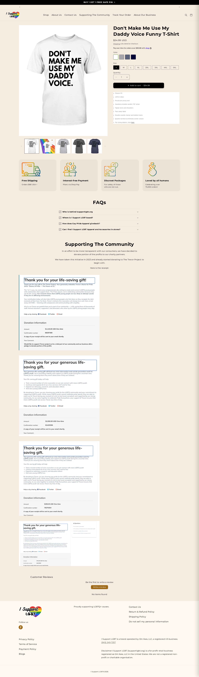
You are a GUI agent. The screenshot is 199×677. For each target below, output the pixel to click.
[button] (186, 15)
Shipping (116, 44)
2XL (147, 67)
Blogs (22, 654)
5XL (174, 67)
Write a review (99, 587)
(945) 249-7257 (108, 642)
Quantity (116, 72)
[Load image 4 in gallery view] (79, 146)
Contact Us (135, 607)
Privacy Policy (26, 639)
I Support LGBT (97, 672)
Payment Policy (27, 649)
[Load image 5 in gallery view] (94, 146)
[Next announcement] (179, 7)
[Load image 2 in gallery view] (47, 146)
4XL (165, 67)
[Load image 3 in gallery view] (63, 146)
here (132, 122)
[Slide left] (21, 146)
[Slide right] (105, 146)
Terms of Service (28, 644)
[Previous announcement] (19, 7)
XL (138, 67)
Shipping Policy (137, 616)
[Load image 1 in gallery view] (32, 146)
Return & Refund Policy (141, 612)
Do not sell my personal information (149, 621)
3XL (156, 67)
